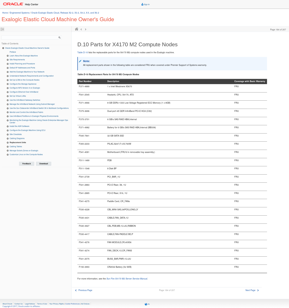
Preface (13, 52)
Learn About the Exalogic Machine (24, 55)
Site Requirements (17, 59)
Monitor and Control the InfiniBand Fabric (26, 112)
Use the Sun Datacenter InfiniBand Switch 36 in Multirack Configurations (39, 108)
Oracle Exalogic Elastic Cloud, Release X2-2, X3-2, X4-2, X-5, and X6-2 (65, 12)
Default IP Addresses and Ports (22, 67)
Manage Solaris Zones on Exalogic (24, 150)
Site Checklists (16, 134)
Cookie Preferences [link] (72, 303)
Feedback (26, 164)
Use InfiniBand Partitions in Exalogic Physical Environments (34, 116)
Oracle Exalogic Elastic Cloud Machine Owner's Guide (27, 48)
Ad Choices (85, 303)
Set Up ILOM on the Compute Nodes (24, 79)
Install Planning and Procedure (22, 63)
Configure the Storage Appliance (23, 84)
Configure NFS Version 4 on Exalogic (25, 87)
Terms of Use (42, 303)
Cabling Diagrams (17, 138)
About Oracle (7, 303)
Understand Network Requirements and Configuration (32, 75)
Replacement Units (18, 142)
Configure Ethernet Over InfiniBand (24, 91)
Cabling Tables (16, 146)
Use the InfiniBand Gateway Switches (25, 100)
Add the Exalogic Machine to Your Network (27, 71)
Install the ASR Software (19, 126)
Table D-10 (82, 52)
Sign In (146, 4)
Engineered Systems (20, 12)
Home (5, 12)
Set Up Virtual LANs (18, 96)
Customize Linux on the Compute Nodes (26, 154)
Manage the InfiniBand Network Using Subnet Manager (32, 104)
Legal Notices (30, 303)
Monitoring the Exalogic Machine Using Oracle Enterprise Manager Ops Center (39, 121)
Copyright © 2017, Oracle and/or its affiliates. (22, 306)
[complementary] (72, 303)
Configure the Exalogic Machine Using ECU (27, 130)
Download (43, 164)
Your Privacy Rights (56, 303)
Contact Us (18, 303)
